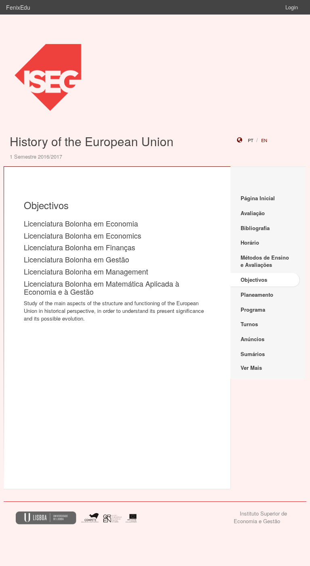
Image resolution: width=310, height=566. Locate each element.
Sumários (253, 354)
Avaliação (253, 213)
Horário (250, 242)
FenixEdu (18, 7)
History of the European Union (92, 141)
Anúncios (252, 339)
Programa (253, 309)
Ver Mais (251, 367)
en (264, 140)
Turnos (249, 324)
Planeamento (257, 294)
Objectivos (254, 279)
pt (250, 140)
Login (291, 7)
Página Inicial (258, 198)
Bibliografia (255, 228)
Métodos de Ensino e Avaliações (265, 261)
